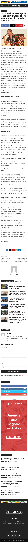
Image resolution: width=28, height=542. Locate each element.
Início (2, 8)
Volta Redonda (7, 8)
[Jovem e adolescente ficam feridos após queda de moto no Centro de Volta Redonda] (4, 286)
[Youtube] (19, 535)
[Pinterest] (13, 250)
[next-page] (4, 326)
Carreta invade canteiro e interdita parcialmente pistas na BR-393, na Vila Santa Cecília (17, 312)
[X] (10, 250)
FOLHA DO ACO (6, 20)
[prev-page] (2, 326)
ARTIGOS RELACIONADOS (7, 281)
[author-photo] (14, 272)
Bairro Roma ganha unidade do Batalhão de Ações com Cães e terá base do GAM (17, 299)
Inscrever (24, 394)
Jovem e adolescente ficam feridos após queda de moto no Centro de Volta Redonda (17, 286)
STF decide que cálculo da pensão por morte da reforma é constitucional (21, 260)
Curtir (24, 385)
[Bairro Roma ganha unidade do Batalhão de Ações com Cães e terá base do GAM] (4, 299)
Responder (8, 340)
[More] (24, 25)
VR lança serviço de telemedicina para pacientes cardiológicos (7, 260)
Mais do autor (18, 281)
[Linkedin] (19, 250)
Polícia (3, 461)
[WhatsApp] (16, 250)
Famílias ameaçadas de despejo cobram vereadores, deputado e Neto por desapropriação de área (17, 293)
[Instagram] (12, 535)
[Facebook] (7, 250)
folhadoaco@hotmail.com (16, 526)
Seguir (24, 388)
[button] (2, 5)
